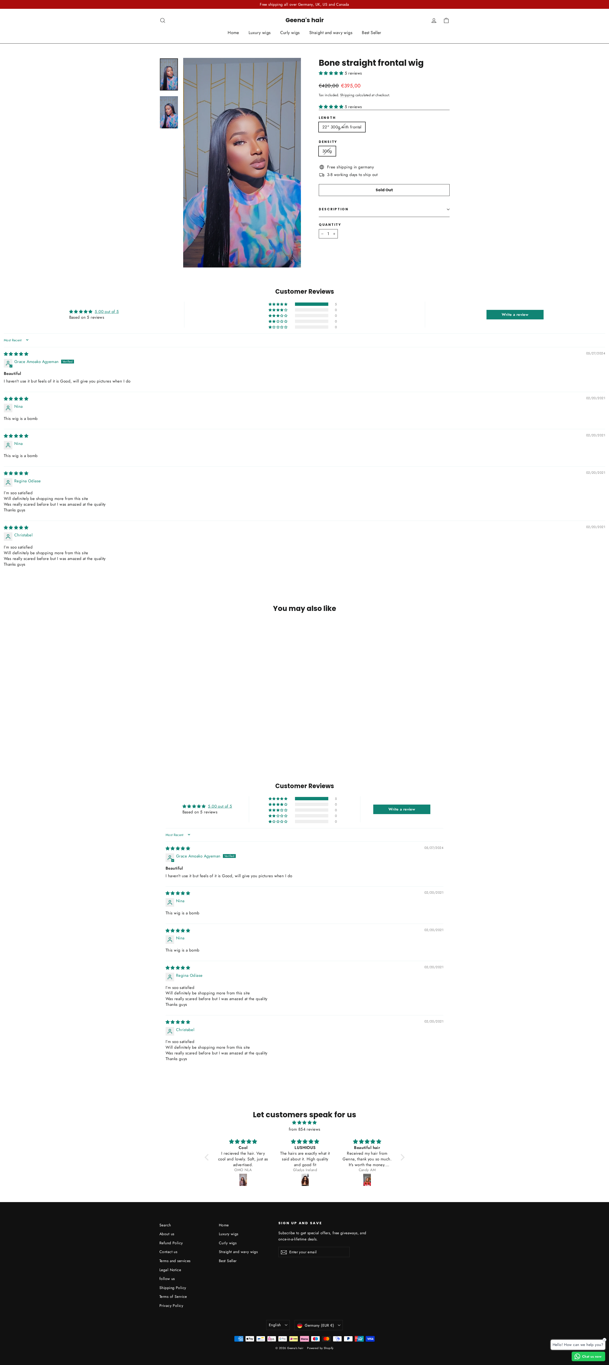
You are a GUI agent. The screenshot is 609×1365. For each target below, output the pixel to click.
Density (328, 142)
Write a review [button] (515, 314)
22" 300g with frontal (342, 127)
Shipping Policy (172, 1287)
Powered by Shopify (320, 1348)
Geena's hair (304, 20)
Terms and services (175, 1261)
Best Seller (371, 33)
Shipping (347, 95)
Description (334, 209)
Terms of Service (173, 1296)
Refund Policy (171, 1243)
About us (166, 1234)
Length (327, 118)
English (275, 1325)
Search (165, 1225)
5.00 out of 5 (107, 311)
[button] (332, 73)
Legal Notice (170, 1270)
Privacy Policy (171, 1305)
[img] (16, 354)
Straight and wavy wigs (330, 33)
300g (327, 151)
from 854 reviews (304, 1129)
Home (233, 33)
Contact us (168, 1251)
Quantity (330, 225)
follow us (167, 1278)
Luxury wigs (260, 33)
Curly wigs (290, 33)
